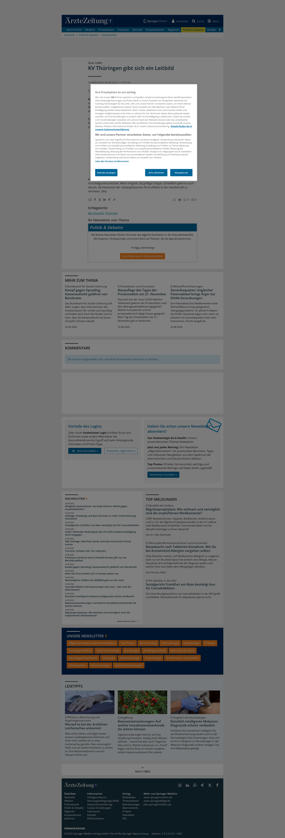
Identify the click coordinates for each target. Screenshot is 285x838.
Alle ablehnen (156, 172)
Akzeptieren (181, 172)
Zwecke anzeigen (106, 172)
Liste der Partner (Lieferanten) (112, 161)
